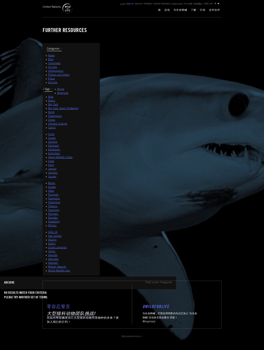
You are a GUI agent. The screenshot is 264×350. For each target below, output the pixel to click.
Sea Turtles (55, 236)
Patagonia (54, 202)
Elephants (54, 150)
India (51, 161)
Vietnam (53, 263)
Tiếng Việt (208, 4)
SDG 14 (52, 232)
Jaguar (52, 169)
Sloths (52, 244)
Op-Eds (52, 67)
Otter (51, 191)
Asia (50, 97)
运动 (167, 10)
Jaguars (53, 173)
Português (177, 4)
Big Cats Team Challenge (63, 108)
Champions (55, 116)
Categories (53, 49)
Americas (62, 93)
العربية (122, 4)
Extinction (54, 153)
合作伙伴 (214, 10)
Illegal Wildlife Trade (60, 157)
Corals (52, 138)
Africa (60, 89)
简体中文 (130, 4)
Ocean (52, 187)
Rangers (53, 214)
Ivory (51, 165)
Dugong (52, 142)
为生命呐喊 (180, 10)
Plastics (52, 206)
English (138, 4)
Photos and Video (58, 75)
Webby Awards (57, 267)
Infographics (55, 71)
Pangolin (53, 195)
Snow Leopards (57, 247)
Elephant (53, 146)
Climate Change (57, 124)
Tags (47, 89)
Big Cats (53, 104)
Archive (52, 82)
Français (148, 4)
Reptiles (53, 218)
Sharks (52, 240)
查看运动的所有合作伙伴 (131, 336)
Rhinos (52, 225)
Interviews (54, 63)
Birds (51, 112)
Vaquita (52, 255)
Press (51, 79)
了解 (193, 10)
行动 (202, 10)
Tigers (51, 251)
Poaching (53, 210)
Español (198, 4)
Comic (52, 128)
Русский (188, 4)
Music (52, 183)
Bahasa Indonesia (161, 4)
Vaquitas (53, 259)
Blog (50, 59)
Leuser (52, 176)
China (51, 120)
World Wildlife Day (59, 271)
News (51, 55)
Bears (51, 101)
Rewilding (54, 222)
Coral (51, 134)
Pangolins (54, 198)
